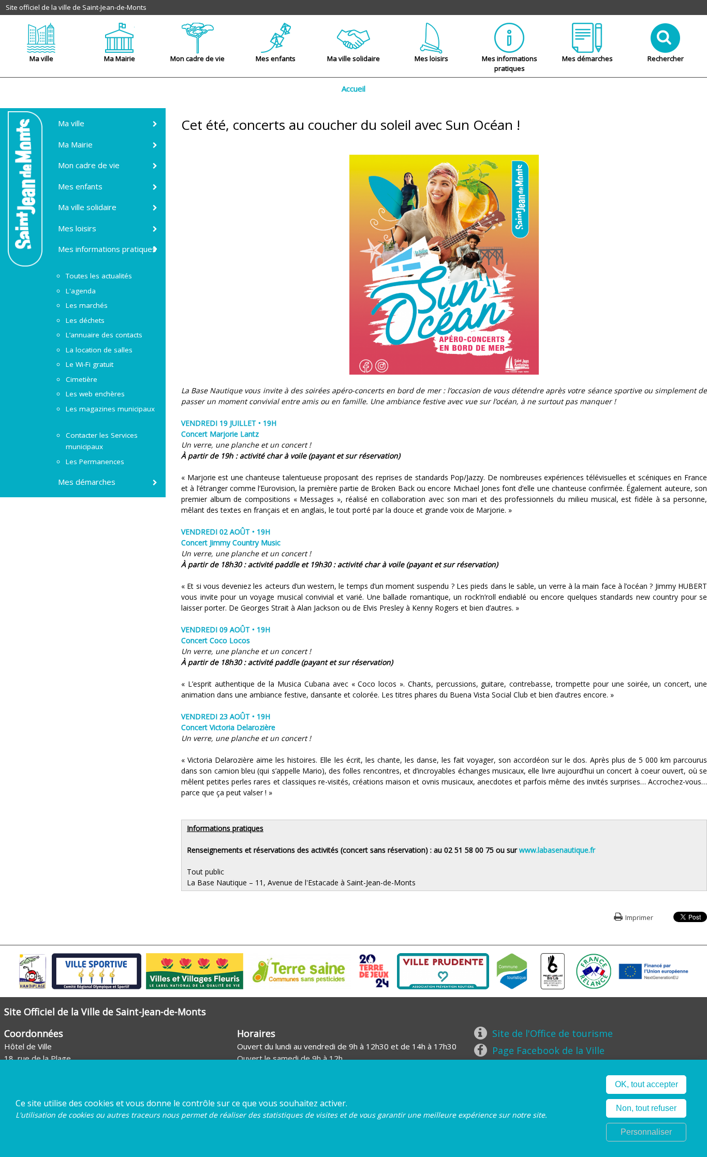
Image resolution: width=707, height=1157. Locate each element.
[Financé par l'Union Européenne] (652, 970)
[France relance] (594, 970)
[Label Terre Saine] (299, 970)
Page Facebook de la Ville (548, 1050)
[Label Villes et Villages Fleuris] (194, 970)
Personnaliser (646, 1132)
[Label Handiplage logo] (32, 970)
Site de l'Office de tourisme (552, 1033)
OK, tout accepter (646, 1084)
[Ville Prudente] (443, 970)
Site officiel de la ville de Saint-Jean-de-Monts (76, 7)
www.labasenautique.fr (557, 850)
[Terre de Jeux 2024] (374, 970)
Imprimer (639, 917)
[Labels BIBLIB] (553, 970)
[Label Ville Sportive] (96, 970)
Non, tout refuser (646, 1108)
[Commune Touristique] (512, 970)
